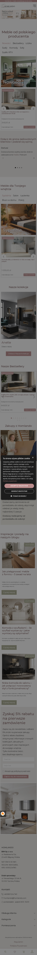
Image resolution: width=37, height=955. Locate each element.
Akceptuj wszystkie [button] (19, 486)
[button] (18, 496)
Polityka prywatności (10, 481)
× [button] (33, 457)
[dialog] (18, 477)
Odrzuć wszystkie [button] (19, 491)
